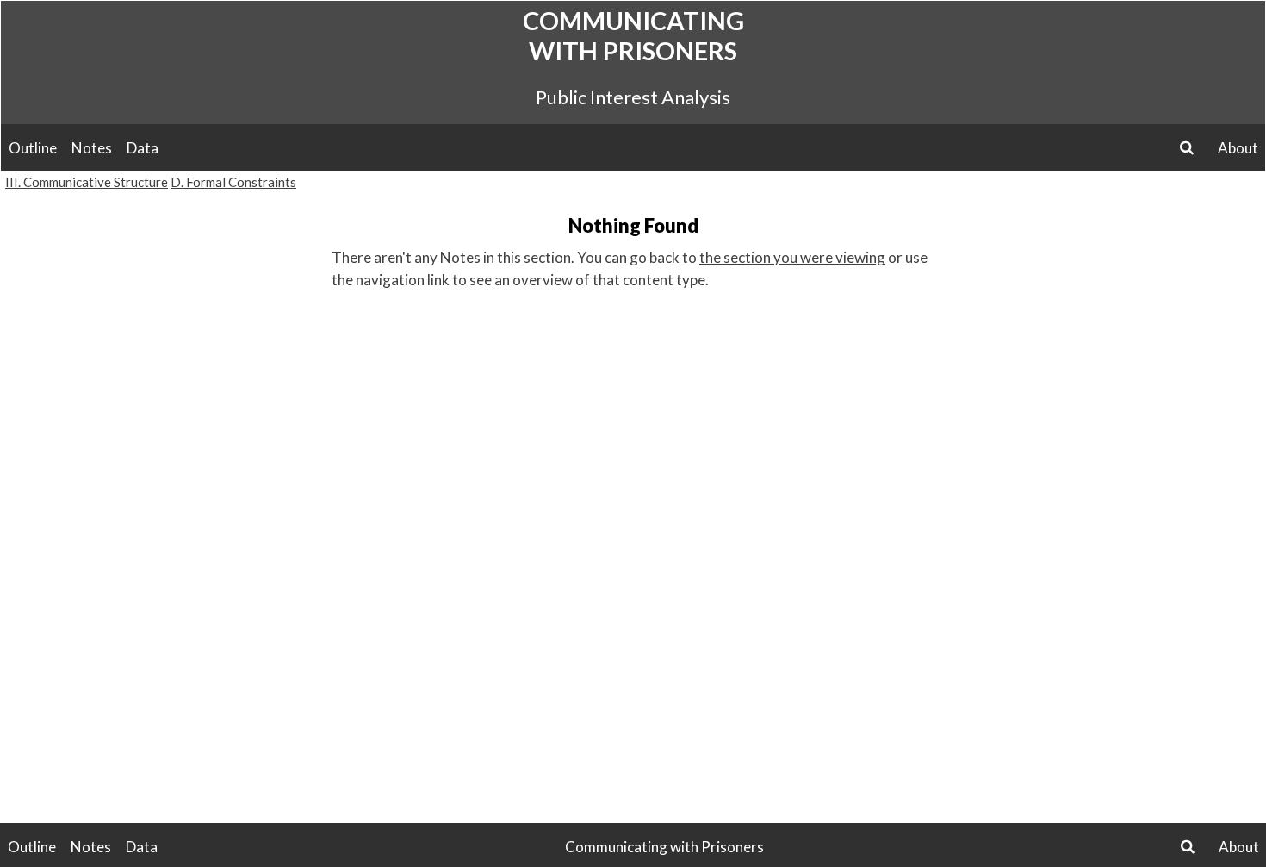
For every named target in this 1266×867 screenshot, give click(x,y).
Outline (33, 148)
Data (142, 148)
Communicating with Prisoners (633, 35)
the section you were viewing (792, 257)
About (1238, 148)
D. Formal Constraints (233, 182)
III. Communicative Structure (86, 182)
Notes (91, 148)
